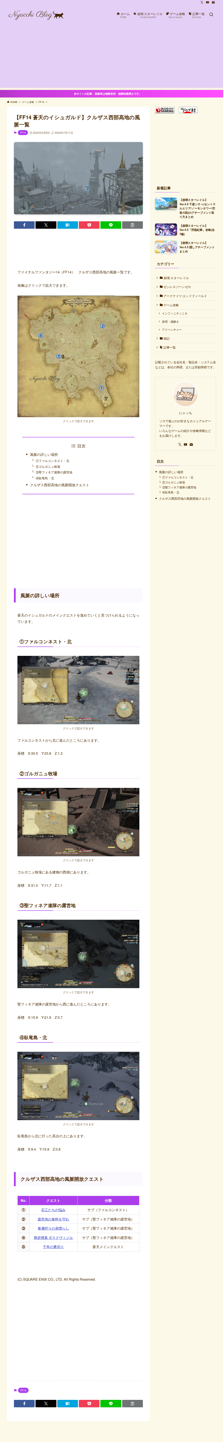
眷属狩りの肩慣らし (53, 1228)
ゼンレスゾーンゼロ (177, 286)
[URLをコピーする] (132, 225)
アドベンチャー (172, 330)
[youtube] (207, 2)
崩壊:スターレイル (176, 278)
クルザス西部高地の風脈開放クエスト (59, 484)
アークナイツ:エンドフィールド (185, 296)
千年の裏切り (53, 1246)
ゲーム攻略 (171, 305)
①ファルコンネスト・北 (52, 460)
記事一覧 (169, 347)
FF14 (23, 132)
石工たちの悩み (53, 1209)
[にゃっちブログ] (36, 14)
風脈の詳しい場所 (44, 454)
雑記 (166, 338)
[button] (24, 225)
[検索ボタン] (211, 15)
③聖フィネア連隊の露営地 (54, 472)
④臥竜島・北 (45, 478)
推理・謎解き (170, 322)
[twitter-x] (202, 2)
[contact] (213, 2)
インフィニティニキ (175, 313)
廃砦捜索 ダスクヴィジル (53, 1237)
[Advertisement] (111, 57)
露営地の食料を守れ (53, 1219)
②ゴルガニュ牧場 (48, 466)
